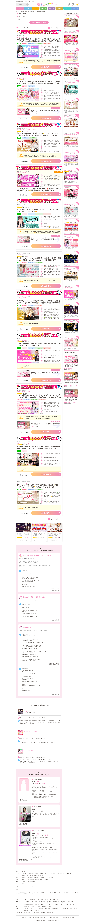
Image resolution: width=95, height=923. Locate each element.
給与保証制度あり (32, 899)
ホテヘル (28, 892)
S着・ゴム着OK (55, 904)
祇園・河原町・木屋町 (32, 877)
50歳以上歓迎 (47, 908)
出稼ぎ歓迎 (37, 910)
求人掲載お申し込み (52, 917)
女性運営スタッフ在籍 (39, 904)
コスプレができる (63, 902)
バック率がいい (40, 899)
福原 (34, 879)
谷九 (70, 873)
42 (27, 393)
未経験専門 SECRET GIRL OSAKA (72, 152)
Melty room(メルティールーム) (71, 134)
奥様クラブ (66, 17)
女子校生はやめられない (23, 78)
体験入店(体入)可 (27, 912)
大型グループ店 (26, 906)
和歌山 (30, 883)
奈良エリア (24, 886)
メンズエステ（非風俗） (52, 892)
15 (27, 207)
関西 (56, 4)
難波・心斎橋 (62, 873)
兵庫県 (17, 879)
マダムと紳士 (19, 539)
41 (27, 79)
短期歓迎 (31, 910)
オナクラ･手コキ (62, 892)
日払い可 (25, 899)
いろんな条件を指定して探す (39, 22)
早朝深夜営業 (33, 906)
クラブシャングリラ (37, 539)
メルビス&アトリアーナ (23, 206)
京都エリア (24, 877)
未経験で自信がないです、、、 (31, 627)
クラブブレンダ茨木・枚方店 (70, 338)
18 (27, 341)
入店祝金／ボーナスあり (54, 899)
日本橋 (67, 873)
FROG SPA (66, 253)
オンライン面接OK (35, 912)
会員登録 (72, 5)
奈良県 (17, 886)
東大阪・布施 (42, 875)
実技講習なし (43, 912)
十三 (38, 873)
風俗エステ (44, 892)
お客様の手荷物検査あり (28, 904)
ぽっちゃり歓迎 (26, 908)
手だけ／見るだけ (73, 904)
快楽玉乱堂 (66, 187)
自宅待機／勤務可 (56, 901)
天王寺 (73, 873)
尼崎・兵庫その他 (43, 879)
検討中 (77, 4)
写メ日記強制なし (27, 901)
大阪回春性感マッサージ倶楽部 (25, 391)
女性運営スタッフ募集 (46, 906)
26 (74, 18)
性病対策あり (48, 902)
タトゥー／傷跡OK (62, 908)
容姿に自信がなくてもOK (72, 908)
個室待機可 (49, 901)
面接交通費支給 (50, 912)
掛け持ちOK (26, 910)
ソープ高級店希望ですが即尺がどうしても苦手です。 (38, 555)
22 (27, 444)
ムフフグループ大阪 (22, 483)
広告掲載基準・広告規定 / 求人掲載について (40, 917)
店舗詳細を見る (46, 67)
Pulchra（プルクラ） (22, 254)
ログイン (68, 5)
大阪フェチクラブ (21, 172)
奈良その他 (30, 886)
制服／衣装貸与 (55, 902)
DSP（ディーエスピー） (23, 443)
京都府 (17, 877)
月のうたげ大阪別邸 (68, 321)
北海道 (59, 8)
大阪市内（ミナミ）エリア (54, 873)
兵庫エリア (24, 879)
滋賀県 (17, 881)
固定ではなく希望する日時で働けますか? (34, 597)
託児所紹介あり (71, 901)
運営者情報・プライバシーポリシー (26, 917)
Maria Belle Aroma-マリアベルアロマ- (26, 129)
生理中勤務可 (63, 901)
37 (74, 171)
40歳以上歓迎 (40, 908)
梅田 (34, 873)
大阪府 (17, 873)
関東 (20, 8)
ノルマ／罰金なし (35, 901)
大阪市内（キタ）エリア (27, 873)
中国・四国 (43, 8)
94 (27, 131)
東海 (36, 8)
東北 (67, 8)
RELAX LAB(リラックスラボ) (30, 731)
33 (27, 537)
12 (74, 254)
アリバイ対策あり (40, 902)
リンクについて (64, 917)
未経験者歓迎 (54, 908)
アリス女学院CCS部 (22, 37)
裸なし (67, 904)
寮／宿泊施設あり (27, 902)
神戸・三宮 (30, 879)
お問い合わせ (58, 917)
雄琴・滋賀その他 (31, 881)
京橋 (36, 873)
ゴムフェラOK (47, 904)
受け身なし (62, 904)
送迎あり (33, 902)
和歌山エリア (24, 883)
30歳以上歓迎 (33, 908)
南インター (39, 877)
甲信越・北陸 (75, 8)
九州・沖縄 (51, 8)
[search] (21, 4)
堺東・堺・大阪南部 (33, 875)
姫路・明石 (37, 879)
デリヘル (33, 892)
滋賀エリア (24, 881)
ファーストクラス (21, 297)
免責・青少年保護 (71, 917)
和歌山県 (17, 883)
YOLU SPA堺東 (67, 269)
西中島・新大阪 (43, 873)
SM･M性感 (74, 892)
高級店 (39, 906)
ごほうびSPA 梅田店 (22, 340)
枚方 (39, 875)
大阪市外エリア (25, 875)
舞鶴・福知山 (44, 877)
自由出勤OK (43, 901)
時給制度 (46, 899)
